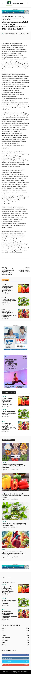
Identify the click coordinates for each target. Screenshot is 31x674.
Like (27, 654)
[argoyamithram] (3, 33)
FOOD (3, 309)
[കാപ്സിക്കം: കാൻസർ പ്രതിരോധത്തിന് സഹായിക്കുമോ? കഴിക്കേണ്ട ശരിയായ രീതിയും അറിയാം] (23, 288)
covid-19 (4, 16)
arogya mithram (5, 469)
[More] (22, 37)
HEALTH (4, 284)
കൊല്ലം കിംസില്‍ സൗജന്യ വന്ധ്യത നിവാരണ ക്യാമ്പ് (24, 270)
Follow (26, 658)
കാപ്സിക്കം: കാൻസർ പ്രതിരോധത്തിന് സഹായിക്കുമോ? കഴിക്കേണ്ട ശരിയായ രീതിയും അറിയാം (7, 289)
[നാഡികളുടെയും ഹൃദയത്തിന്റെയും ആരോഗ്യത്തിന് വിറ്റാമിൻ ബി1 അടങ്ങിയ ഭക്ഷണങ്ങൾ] (15, 452)
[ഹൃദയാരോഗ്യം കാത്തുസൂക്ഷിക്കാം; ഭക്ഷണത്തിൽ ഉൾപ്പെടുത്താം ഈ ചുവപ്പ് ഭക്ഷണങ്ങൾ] (23, 313)
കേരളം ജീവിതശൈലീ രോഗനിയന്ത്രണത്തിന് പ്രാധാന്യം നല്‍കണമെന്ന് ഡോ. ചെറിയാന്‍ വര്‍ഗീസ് (8, 271)
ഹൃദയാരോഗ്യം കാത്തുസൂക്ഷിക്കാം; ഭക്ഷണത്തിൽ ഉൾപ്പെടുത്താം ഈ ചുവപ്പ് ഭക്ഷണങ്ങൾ (9, 313)
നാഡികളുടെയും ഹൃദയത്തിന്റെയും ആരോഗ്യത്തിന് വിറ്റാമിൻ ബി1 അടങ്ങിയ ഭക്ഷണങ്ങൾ (14, 466)
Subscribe (26, 664)
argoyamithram (10, 33)
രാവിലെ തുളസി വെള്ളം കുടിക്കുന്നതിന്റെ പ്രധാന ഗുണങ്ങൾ (9, 301)
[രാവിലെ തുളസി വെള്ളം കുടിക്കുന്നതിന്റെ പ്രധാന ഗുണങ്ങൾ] (23, 301)
